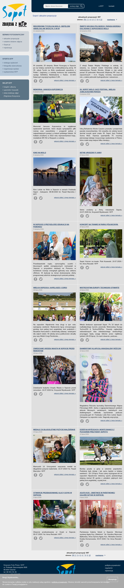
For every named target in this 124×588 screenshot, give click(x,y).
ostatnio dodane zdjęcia (13, 42)
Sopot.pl (7, 45)
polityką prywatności (59, 582)
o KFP (101, 6)
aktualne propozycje (11, 38)
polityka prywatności (112, 565)
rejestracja (8, 48)
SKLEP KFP (7, 83)
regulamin (109, 568)
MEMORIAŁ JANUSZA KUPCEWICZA (48, 89)
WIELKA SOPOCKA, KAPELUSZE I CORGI (50, 288)
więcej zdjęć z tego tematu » (65, 80)
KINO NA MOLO (39, 153)
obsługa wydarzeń (11, 63)
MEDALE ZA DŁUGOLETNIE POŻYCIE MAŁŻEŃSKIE (54, 430)
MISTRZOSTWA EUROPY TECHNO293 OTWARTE (99, 288)
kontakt (111, 6)
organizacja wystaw (11, 69)
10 (101, 20)
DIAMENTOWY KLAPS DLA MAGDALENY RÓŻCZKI (100, 348)
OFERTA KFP (7, 59)
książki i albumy (10, 87)
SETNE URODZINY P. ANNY (91, 153)
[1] (85, 20)
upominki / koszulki (11, 90)
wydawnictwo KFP (11, 72)
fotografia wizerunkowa (13, 66)
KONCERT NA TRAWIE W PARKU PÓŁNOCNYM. (99, 224)
